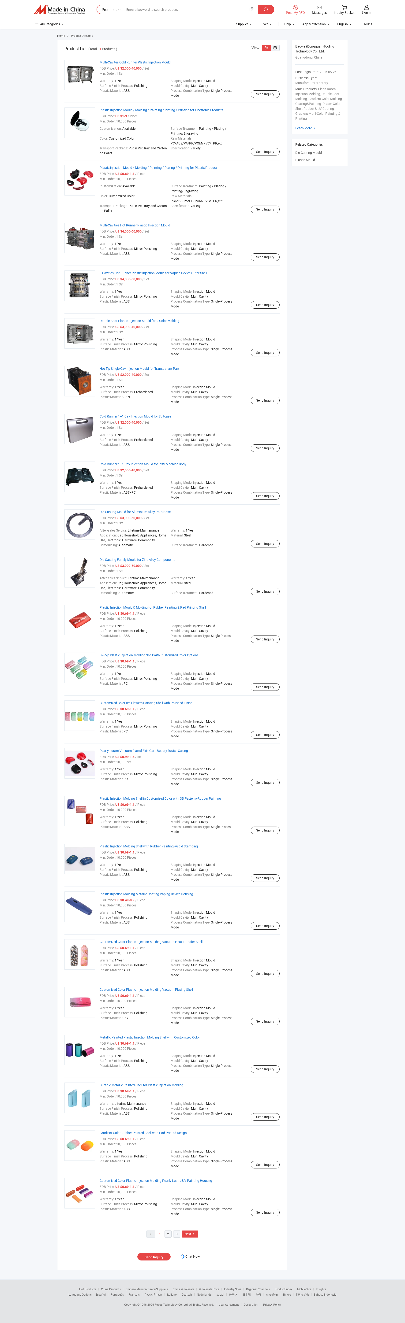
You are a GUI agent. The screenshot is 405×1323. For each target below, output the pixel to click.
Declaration (251, 1304)
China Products (111, 1289)
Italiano (172, 1294)
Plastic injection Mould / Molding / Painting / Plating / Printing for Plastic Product (158, 167)
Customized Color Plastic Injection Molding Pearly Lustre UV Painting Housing (156, 1180)
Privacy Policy (272, 1304)
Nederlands (204, 1294)
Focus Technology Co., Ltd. (172, 1304)
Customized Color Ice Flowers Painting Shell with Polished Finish (146, 703)
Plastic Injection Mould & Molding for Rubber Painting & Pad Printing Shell (153, 607)
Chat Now (192, 1256)
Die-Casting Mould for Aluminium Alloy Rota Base (135, 512)
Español (100, 1294)
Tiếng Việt (302, 1294)
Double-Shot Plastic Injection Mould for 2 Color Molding (139, 320)
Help (287, 24)
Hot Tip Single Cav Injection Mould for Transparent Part (139, 368)
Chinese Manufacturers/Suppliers (147, 1289)
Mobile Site (304, 1289)
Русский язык (153, 1294)
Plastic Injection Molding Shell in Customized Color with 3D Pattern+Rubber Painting (160, 798)
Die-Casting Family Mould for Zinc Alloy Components (137, 559)
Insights (321, 1289)
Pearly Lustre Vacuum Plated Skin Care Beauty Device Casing (144, 750)
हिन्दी (258, 1294)
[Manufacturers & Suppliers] (59, 10)
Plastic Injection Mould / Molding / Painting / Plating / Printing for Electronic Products (161, 110)
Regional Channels (258, 1289)
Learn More (305, 128)
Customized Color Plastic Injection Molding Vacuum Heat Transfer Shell (151, 941)
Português (117, 1294)
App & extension (314, 24)
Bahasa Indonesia (325, 1294)
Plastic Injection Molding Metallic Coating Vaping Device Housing (146, 894)
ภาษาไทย (272, 1294)
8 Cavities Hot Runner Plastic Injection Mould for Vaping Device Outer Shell (153, 273)
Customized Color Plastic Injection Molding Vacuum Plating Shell (146, 989)
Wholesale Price (209, 1289)
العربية (220, 1294)
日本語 (246, 1294)
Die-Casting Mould (308, 152)
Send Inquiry (265, 94)
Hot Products (87, 1289)
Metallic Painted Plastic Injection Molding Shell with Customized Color (150, 1037)
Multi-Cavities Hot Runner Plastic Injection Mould (135, 225)
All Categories (50, 24)
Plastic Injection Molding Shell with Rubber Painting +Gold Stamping (149, 846)
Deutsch (187, 1294)
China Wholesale (183, 1289)
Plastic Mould (305, 160)
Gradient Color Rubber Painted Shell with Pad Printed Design (143, 1133)
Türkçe (287, 1294)
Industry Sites (232, 1289)
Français (134, 1294)
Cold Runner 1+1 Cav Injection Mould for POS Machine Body (143, 464)
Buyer (263, 24)
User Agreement (229, 1304)
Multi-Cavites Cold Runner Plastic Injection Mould (135, 62)
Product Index (283, 1289)
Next (190, 1234)
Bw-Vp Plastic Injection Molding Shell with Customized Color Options (149, 655)
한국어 (233, 1294)
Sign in (366, 12)
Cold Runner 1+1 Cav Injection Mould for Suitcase (135, 416)
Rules (368, 24)
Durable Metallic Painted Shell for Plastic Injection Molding (141, 1085)
